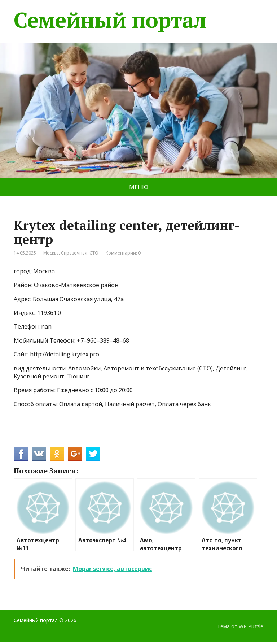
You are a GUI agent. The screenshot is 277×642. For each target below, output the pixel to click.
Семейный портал (110, 20)
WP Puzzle (251, 626)
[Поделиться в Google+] (75, 454)
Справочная (74, 253)
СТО (93, 253)
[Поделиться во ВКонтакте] (39, 454)
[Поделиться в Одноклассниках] (57, 454)
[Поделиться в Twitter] (93, 454)
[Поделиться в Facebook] (21, 454)
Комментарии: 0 (123, 253)
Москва (51, 253)
